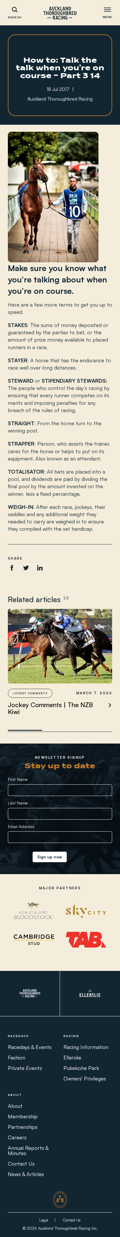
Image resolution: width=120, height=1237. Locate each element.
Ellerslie (72, 1057)
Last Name (18, 802)
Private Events (25, 1068)
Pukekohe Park (81, 1068)
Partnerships (23, 1127)
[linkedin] (40, 568)
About (15, 1106)
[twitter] (26, 568)
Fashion (16, 1057)
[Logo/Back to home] (60, 13)
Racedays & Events (30, 1047)
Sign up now (49, 856)
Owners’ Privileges (84, 1078)
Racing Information (85, 1047)
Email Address (21, 826)
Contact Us (21, 1163)
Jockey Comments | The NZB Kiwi (50, 708)
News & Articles (26, 1174)
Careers (17, 1137)
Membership (23, 1116)
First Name (18, 779)
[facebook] (12, 568)
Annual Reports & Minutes (28, 1150)
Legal (43, 1220)
